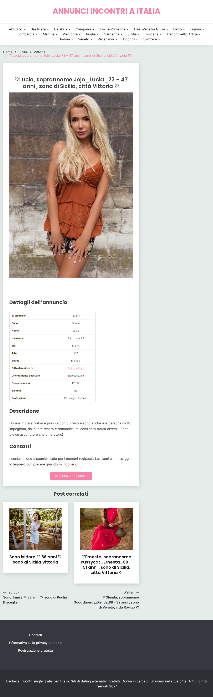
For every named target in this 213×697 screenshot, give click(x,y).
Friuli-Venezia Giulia (149, 29)
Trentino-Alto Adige (182, 34)
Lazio (177, 29)
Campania (84, 29)
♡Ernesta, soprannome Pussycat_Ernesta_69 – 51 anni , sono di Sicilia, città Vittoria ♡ (106, 564)
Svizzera (150, 39)
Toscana (151, 34)
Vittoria (80, 368)
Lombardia (25, 34)
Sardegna (111, 34)
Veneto (83, 39)
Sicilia (132, 34)
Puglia (91, 34)
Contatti (35, 635)
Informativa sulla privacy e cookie (35, 643)
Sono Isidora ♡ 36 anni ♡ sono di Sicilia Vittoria (35, 559)
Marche (48, 34)
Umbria (64, 39)
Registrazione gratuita (71, 476)
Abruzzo (15, 29)
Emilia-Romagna (112, 29)
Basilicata (38, 29)
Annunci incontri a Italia (106, 11)
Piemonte (70, 34)
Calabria (60, 29)
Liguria (195, 29)
